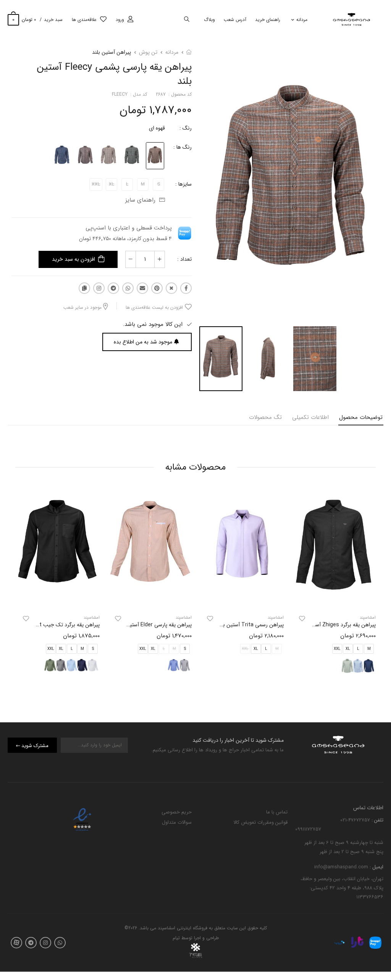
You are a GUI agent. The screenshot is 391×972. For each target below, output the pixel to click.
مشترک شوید (34, 746)
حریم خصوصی (177, 812)
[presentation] (370, 585)
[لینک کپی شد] (84, 288)
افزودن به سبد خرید (73, 259)
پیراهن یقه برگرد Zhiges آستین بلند (337, 625)
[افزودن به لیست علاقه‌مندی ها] (302, 618)
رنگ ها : (182, 147)
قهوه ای (157, 128)
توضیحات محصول (361, 417)
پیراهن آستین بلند (111, 52)
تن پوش (148, 52)
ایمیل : (375, 867)
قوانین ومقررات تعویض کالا (260, 822)
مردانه (301, 19)
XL (348, 649)
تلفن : (376, 820)
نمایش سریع (333, 599)
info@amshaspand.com (341, 867)
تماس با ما (277, 812)
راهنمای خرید (267, 19)
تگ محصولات (265, 417)
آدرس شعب (235, 19)
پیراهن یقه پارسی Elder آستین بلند (154, 625)
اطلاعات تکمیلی (310, 417)
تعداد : (184, 259)
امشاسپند (276, 618)
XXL (337, 649)
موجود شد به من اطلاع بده (143, 342)
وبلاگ (209, 19)
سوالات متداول (177, 822)
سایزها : (183, 184)
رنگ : (185, 128)
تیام (176, 938)
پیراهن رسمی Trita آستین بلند (250, 625)
